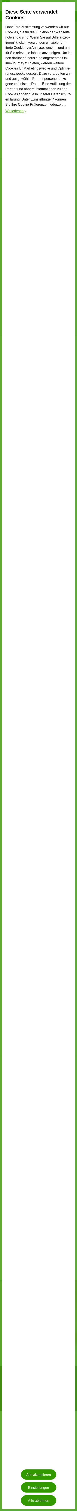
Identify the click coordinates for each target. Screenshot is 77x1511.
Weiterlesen (16, 111)
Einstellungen (38, 1487)
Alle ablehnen (38, 1500)
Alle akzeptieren (38, 1474)
